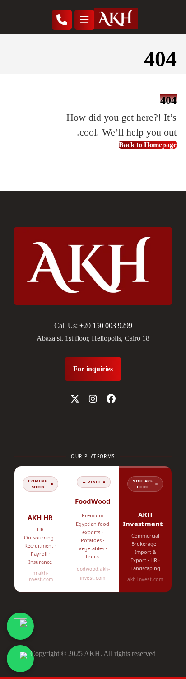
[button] (111, 399)
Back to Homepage (148, 145)
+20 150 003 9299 (105, 325)
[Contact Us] (20, 626)
